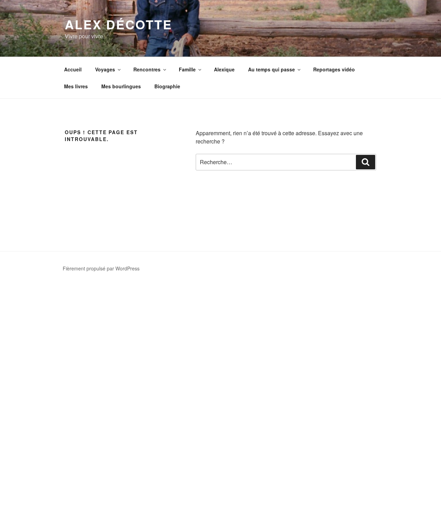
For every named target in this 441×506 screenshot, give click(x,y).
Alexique (224, 69)
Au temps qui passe (271, 69)
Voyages (105, 69)
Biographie (167, 86)
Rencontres (147, 69)
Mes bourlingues (121, 86)
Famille (187, 69)
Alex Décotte (118, 24)
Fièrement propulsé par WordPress (101, 268)
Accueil (73, 69)
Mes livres (76, 86)
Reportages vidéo (334, 69)
